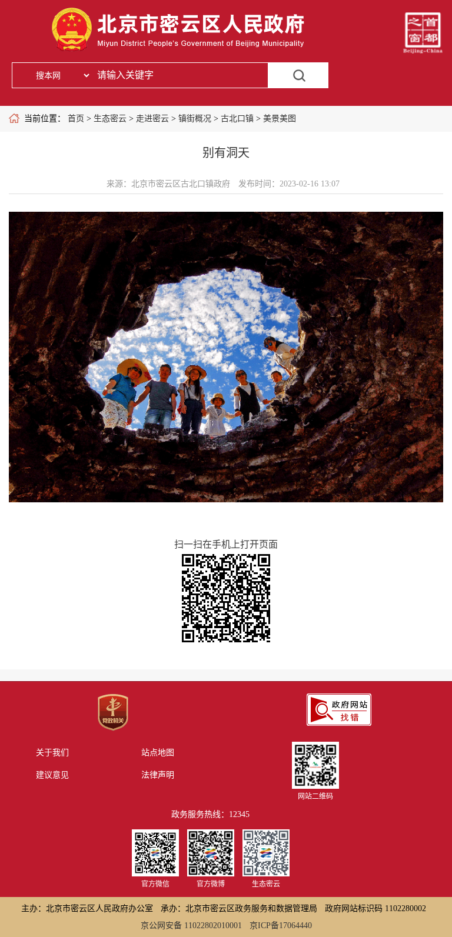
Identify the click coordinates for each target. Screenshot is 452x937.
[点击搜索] (299, 75)
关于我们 (52, 752)
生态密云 (110, 118)
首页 (76, 118)
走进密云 (152, 118)
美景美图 (279, 118)
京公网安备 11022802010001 (191, 925)
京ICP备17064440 (281, 925)
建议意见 (52, 775)
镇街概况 (194, 118)
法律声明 (157, 775)
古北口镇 (237, 118)
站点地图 (157, 752)
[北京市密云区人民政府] (180, 51)
